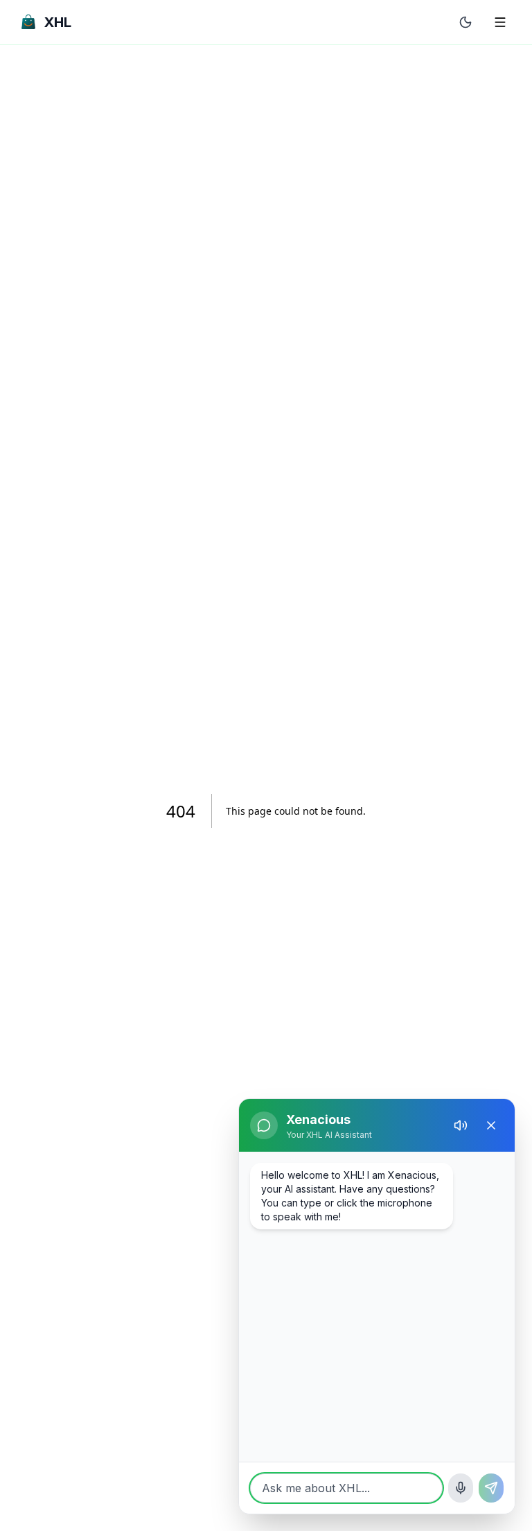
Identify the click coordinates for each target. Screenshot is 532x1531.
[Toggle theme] (465, 22)
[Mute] (460, 1125)
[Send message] (491, 1488)
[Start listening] (460, 1488)
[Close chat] (491, 1125)
